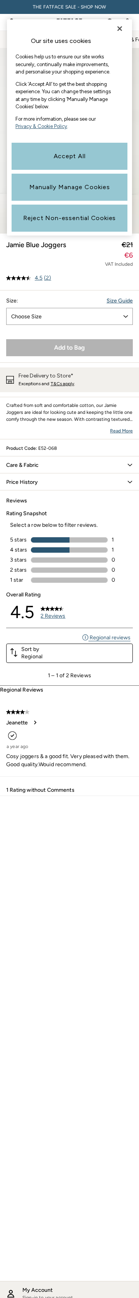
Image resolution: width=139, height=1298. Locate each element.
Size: (12, 300)
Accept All (70, 156)
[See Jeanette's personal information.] (35, 722)
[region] (69, 127)
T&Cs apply (62, 383)
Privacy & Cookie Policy (41, 126)
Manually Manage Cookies (69, 187)
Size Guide (120, 300)
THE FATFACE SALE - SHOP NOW (69, 7)
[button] (69, 464)
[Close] (119, 28)
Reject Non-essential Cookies (69, 218)
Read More (121, 431)
